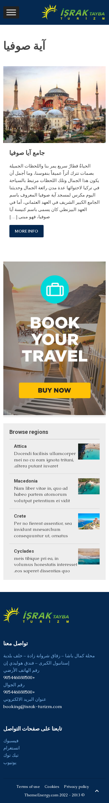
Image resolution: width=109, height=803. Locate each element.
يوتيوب (9, 762)
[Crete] (89, 526)
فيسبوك (10, 740)
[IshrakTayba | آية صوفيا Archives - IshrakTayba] (74, 12)
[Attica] (89, 456)
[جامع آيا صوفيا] (54, 104)
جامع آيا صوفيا (27, 152)
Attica (20, 446)
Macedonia (26, 481)
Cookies (52, 786)
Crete (20, 516)
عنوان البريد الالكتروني (24, 699)
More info (26, 231)
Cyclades (24, 551)
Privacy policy (76, 786)
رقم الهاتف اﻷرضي (21, 670)
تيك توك (10, 755)
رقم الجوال (14, 685)
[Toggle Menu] (11, 12)
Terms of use (28, 786)
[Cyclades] (89, 561)
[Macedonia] (89, 491)
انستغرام (11, 748)
